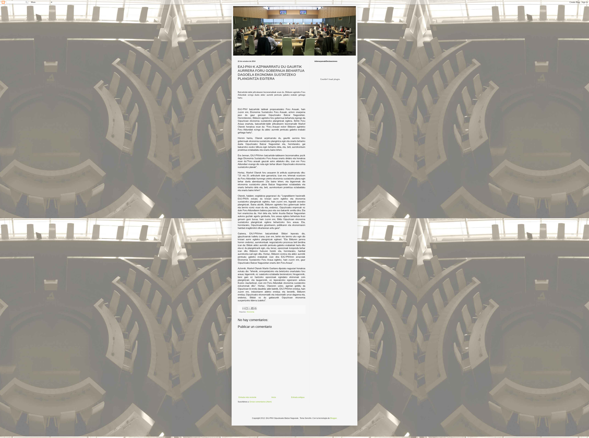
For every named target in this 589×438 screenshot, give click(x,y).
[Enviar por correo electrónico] (243, 308)
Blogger (333, 418)
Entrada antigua (297, 397)
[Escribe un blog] (246, 308)
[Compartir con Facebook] (252, 308)
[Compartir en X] (249, 308)
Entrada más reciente (247, 397)
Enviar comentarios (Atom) (261, 402)
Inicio (273, 397)
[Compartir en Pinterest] (255, 308)
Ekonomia (250, 312)
